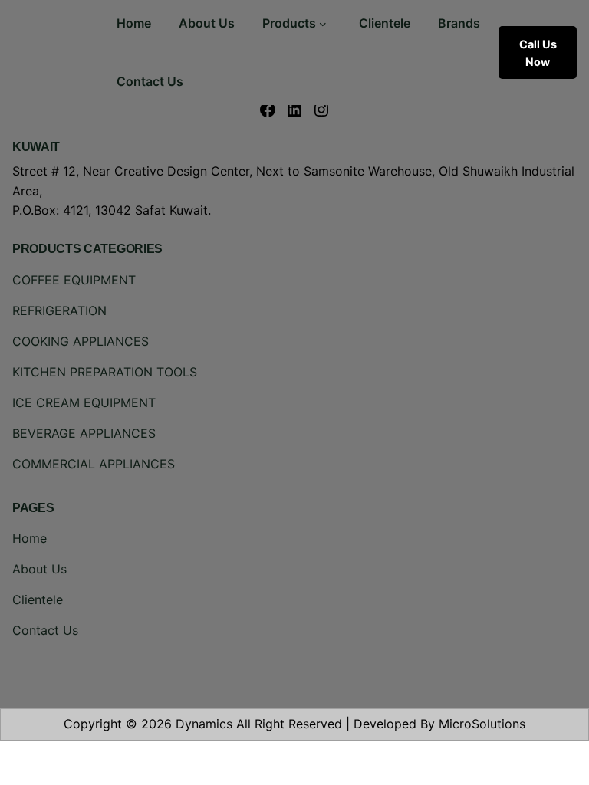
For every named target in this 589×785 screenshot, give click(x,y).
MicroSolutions (482, 723)
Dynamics (204, 723)
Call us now (538, 53)
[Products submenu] (323, 24)
